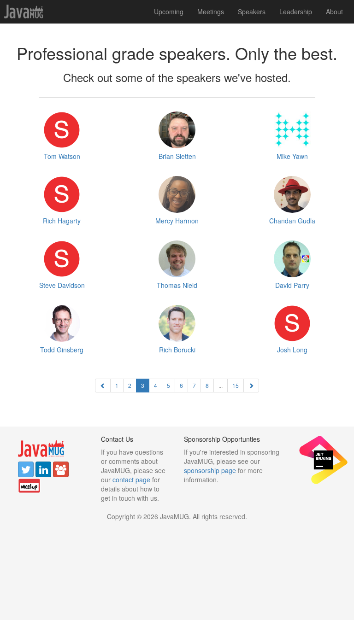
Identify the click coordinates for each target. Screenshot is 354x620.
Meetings (210, 11)
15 (235, 385)
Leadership (295, 11)
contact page (131, 479)
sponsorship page (210, 470)
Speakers (252, 11)
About (334, 11)
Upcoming (168, 11)
